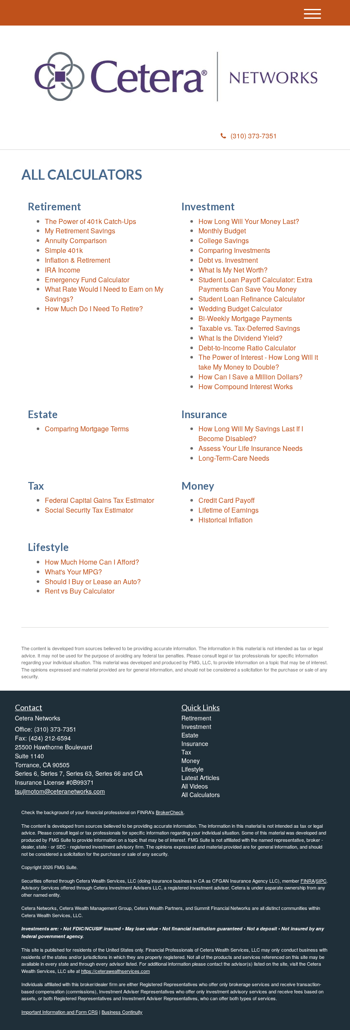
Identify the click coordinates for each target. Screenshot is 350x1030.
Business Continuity (122, 1011)
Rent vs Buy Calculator (79, 591)
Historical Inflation (225, 520)
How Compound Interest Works (245, 386)
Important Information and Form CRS (59, 1011)
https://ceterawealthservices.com (115, 970)
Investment (196, 726)
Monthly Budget (222, 230)
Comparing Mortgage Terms (87, 428)
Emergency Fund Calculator (87, 279)
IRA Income (62, 270)
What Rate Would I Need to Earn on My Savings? (104, 294)
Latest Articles (200, 777)
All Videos (194, 786)
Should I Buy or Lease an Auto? (93, 581)
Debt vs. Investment (228, 260)
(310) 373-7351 (253, 136)
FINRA (307, 880)
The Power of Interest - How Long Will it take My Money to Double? (258, 362)
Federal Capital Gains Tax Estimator (99, 500)
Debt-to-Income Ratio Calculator (247, 348)
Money (190, 760)
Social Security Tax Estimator (89, 510)
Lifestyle (192, 769)
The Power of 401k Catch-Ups (90, 221)
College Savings (223, 240)
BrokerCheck (170, 812)
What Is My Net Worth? (233, 270)
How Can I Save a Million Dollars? (250, 377)
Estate (189, 735)
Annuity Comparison (76, 240)
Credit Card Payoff (226, 500)
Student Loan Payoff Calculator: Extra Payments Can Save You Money (255, 284)
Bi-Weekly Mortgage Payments (245, 318)
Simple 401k (64, 250)
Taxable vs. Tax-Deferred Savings (249, 328)
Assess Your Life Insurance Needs (250, 448)
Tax (186, 752)
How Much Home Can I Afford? (92, 562)
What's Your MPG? (73, 572)
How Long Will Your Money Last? (248, 221)
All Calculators (200, 794)
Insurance (194, 743)
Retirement (196, 718)
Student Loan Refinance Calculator (251, 299)
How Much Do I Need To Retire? (94, 308)
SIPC (321, 880)
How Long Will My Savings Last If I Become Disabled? (250, 433)
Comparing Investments (234, 250)
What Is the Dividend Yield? (240, 338)
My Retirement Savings (80, 230)
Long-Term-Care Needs (233, 458)
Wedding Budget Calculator (240, 308)
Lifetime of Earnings (228, 510)
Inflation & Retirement (77, 260)
